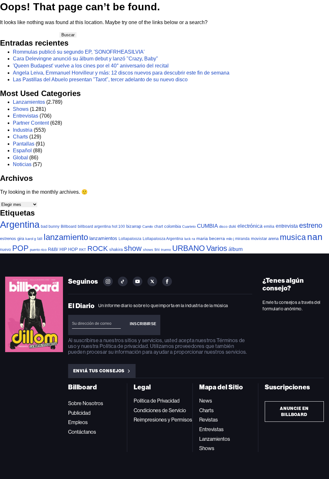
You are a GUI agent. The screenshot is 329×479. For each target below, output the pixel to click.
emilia (269, 226)
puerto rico (38, 250)
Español (22, 150)
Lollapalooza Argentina (163, 238)
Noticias (22, 164)
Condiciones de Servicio (160, 410)
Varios (216, 248)
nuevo (5, 249)
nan (315, 237)
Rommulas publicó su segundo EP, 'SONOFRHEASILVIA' (79, 52)
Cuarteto (189, 226)
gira (20, 238)
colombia (172, 226)
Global (20, 157)
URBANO (188, 248)
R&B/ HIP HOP (63, 249)
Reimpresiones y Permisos (163, 420)
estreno (310, 225)
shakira (116, 249)
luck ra (189, 239)
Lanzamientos (29, 102)
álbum (235, 249)
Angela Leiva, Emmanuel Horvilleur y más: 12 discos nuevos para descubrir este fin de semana (121, 72)
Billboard (68, 226)
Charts (20, 136)
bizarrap (133, 226)
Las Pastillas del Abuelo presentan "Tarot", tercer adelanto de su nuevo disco (100, 79)
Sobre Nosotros (85, 403)
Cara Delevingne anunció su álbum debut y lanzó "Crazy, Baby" (85, 58)
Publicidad (79, 413)
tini (157, 249)
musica (293, 237)
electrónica (249, 226)
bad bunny (50, 226)
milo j (230, 239)
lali (39, 238)
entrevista (287, 226)
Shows (21, 109)
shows (148, 250)
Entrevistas (25, 116)
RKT (82, 250)
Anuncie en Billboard (294, 411)
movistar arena (265, 238)
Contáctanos (82, 432)
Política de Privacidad (157, 401)
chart (158, 226)
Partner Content (31, 123)
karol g (30, 239)
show (133, 248)
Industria (22, 130)
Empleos (78, 422)
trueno (166, 250)
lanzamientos (103, 238)
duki (232, 226)
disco (223, 226)
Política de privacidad (124, 346)
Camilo (147, 226)
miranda (242, 239)
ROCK (97, 248)
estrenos (8, 238)
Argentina (20, 224)
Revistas (208, 420)
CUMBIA (207, 226)
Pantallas (23, 143)
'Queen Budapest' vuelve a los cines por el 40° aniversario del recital (91, 65)
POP (20, 248)
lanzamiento (66, 237)
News (205, 401)
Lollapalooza (130, 238)
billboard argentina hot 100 (101, 226)
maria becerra (210, 238)
